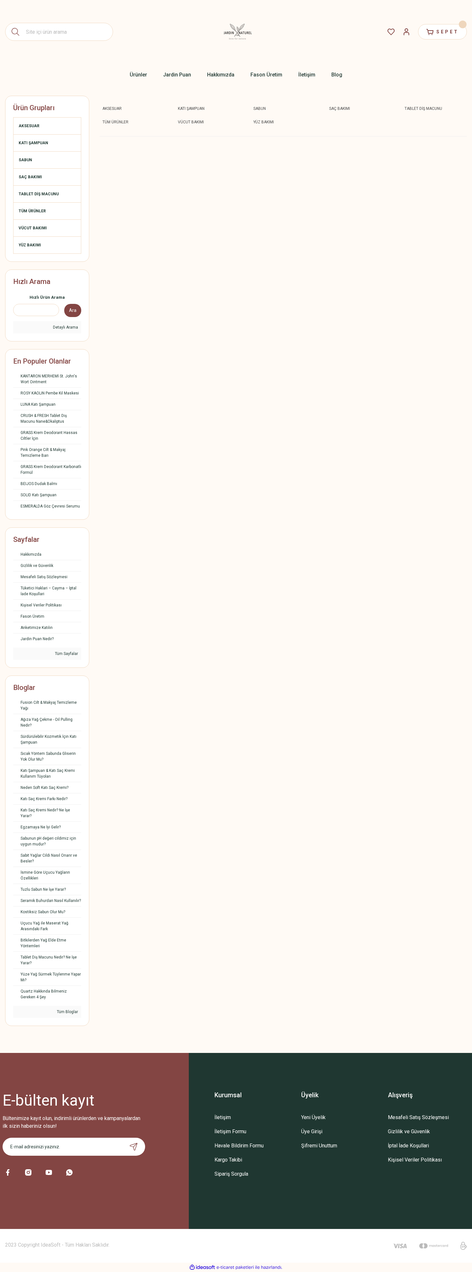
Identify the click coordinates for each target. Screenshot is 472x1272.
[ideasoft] (202, 1267)
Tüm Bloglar (67, 1012)
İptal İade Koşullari (408, 1146)
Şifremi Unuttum (319, 1146)
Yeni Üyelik (313, 1117)
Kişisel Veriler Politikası (415, 1160)
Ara (72, 310)
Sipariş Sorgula (231, 1174)
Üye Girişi (311, 1131)
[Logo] (236, 32)
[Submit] (133, 1147)
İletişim (222, 1117)
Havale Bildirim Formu (239, 1146)
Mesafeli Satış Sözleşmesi (418, 1117)
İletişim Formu (230, 1131)
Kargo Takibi (228, 1160)
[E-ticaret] (235, 1267)
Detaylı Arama (65, 327)
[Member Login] (406, 32)
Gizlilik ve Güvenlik (409, 1131)
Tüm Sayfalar (66, 653)
